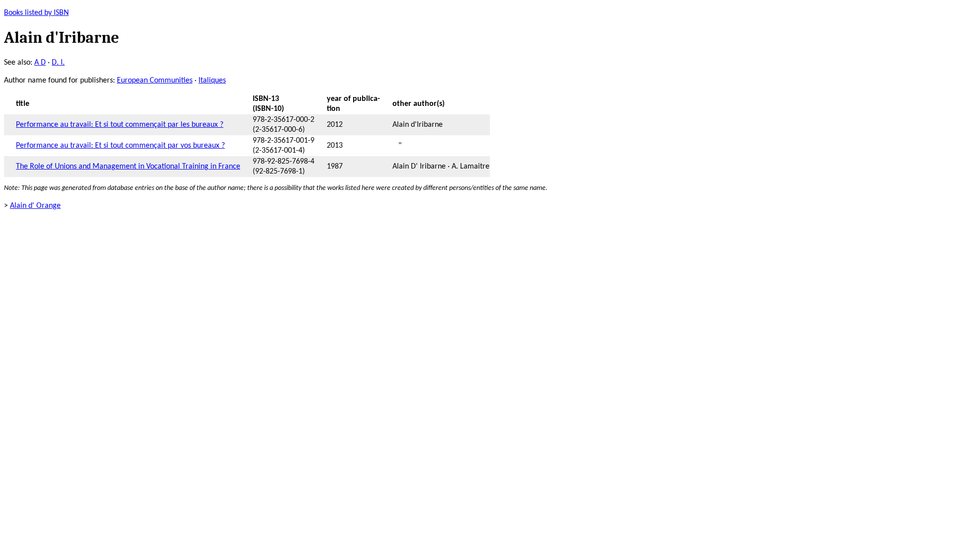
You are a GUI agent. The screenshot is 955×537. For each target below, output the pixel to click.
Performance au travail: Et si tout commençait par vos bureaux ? (120, 146)
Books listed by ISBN (36, 13)
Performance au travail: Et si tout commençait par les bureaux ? (119, 125)
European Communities (154, 81)
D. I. (58, 63)
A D (40, 63)
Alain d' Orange (35, 206)
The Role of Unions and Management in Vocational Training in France (128, 167)
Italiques (212, 81)
